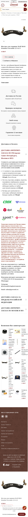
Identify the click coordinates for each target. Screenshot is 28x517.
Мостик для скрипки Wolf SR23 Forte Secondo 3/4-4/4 (11, 380)
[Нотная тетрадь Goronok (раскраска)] (17, 332)
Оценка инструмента (7, 433)
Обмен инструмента (7, 443)
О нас (2, 445)
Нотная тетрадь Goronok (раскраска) (25, 331)
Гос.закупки (4, 436)
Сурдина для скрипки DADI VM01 (11, 332)
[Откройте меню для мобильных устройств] (2, 5)
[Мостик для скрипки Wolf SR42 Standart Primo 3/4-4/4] (5, 362)
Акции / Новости (6, 424)
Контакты (4, 422)
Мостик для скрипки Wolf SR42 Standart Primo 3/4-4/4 (11, 365)
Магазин (9, 13)
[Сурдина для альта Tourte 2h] (5, 352)
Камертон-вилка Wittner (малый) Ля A (24, 343)
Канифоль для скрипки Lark (11, 392)
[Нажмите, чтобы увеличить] (4, 41)
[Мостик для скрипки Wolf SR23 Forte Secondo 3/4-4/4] (5, 377)
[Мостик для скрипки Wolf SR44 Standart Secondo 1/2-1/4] (17, 362)
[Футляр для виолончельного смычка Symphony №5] (17, 352)
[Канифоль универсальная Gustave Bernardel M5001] (17, 377)
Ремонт (3, 440)
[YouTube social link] (2, 416)
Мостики (24, 13)
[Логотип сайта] (14, 5)
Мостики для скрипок (9, 15)
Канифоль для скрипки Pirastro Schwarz (24, 393)
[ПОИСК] (25, 9)
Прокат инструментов (7, 431)
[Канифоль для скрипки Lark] (5, 392)
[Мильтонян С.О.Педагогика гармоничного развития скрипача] (5, 342)
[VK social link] (6, 416)
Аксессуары (16, 13)
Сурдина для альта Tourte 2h (11, 353)
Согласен (21, 514)
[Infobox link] (14, 466)
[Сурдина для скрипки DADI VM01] (5, 332)
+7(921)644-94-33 (14, 1)
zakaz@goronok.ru (22, 1)
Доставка (4, 427)
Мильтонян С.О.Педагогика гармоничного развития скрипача (13, 343)
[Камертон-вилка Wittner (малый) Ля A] (17, 342)
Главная (3, 13)
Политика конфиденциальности (10, 448)
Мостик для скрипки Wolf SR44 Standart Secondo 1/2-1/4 (24, 365)
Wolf (18, 15)
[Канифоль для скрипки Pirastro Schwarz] (17, 392)
